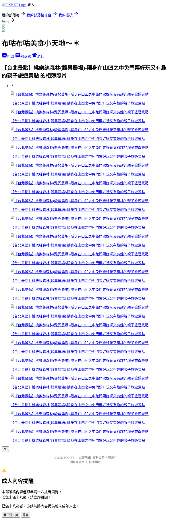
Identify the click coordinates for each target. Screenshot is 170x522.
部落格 (26, 57)
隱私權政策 (77, 462)
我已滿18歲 (11, 515)
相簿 (11, 57)
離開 (25, 515)
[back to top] (5, 449)
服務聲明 (94, 462)
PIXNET (69, 457)
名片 (40, 57)
